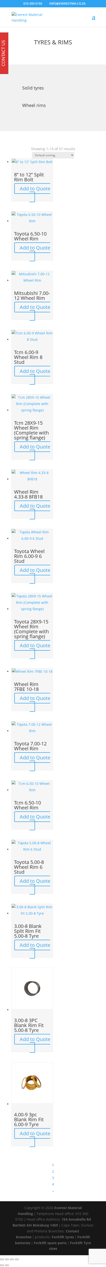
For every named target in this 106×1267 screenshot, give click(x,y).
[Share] (12, 1259)
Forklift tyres (63, 1237)
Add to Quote (35, 188)
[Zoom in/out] (2, 1259)
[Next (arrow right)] (7, 1265)
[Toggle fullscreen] (7, 1259)
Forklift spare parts (50, 1243)
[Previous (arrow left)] (2, 1265)
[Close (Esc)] (17, 1259)
